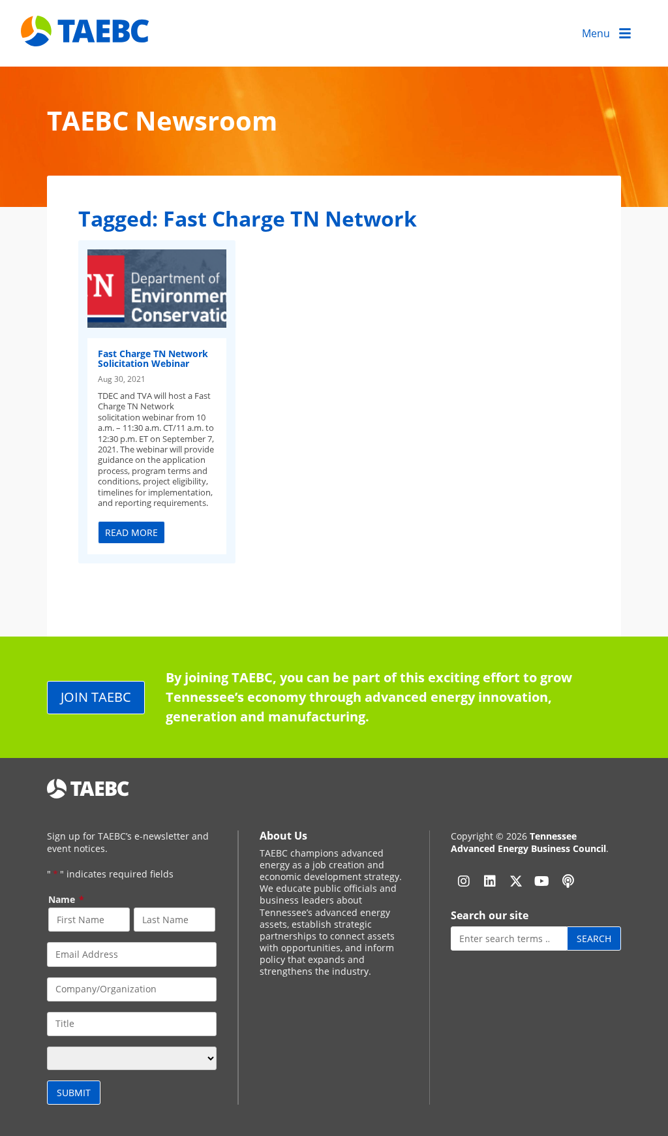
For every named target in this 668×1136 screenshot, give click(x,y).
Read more (131, 532)
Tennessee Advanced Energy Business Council (528, 842)
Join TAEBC (96, 697)
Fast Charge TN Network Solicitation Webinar (153, 358)
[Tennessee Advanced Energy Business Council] (86, 36)
